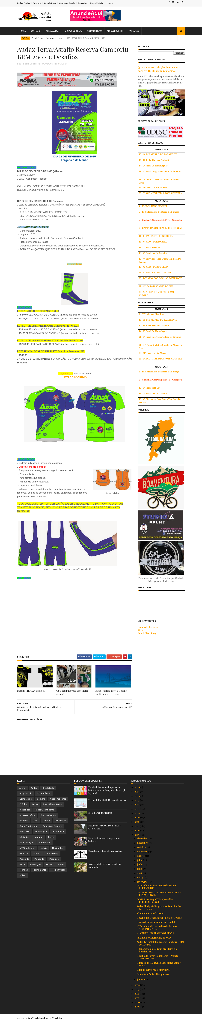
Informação (58, 831)
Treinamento (39, 870)
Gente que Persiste (52, 826)
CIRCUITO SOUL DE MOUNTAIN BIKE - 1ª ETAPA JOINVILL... (159, 894)
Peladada (39, 859)
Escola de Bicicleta (148, 627)
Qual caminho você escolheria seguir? (72, 692)
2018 (137, 821)
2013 (137, 989)
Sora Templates (34, 1018)
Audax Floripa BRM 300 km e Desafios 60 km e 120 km (159, 908)
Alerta (22, 788)
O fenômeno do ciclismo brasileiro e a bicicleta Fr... (157, 950)
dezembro (143, 838)
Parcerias (82, 3)
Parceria (37, 853)
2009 (138, 1006)
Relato (49, 864)
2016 (137, 830)
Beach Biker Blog (147, 633)
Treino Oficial (58, 870)
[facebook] (169, 2)
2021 (137, 808)
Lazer (51, 837)
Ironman (39, 837)
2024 (137, 796)
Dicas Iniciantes (48, 815)
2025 (137, 791)
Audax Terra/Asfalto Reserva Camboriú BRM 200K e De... (160, 943)
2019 (137, 817)
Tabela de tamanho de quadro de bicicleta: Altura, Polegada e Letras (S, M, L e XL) (107, 790)
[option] (101, 38)
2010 (137, 1002)
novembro (143, 842)
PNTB (22, 864)
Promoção (35, 864)
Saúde (61, 864)
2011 (137, 997)
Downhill (23, 820)
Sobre (110, 3)
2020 (137, 813)
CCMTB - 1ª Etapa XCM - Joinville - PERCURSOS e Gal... (155, 901)
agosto (141, 855)
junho (140, 864)
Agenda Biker (50, 3)
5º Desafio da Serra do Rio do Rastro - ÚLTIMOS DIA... (157, 887)
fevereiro (142, 881)
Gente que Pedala (67, 3)
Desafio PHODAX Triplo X (31, 690)
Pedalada (24, 859)
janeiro (141, 979)
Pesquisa (54, 859)
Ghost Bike (24, 831)
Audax (63, 63)
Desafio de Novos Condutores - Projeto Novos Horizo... (157, 957)
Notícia (43, 848)
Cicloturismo (94, 31)
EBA (35, 820)
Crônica (23, 804)
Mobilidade (44, 842)
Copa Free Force (58, 799)
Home (23, 31)
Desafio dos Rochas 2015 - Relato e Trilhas (159, 917)
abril (140, 873)
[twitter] (177, 2)
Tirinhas (23, 870)
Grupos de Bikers (73, 31)
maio (140, 868)
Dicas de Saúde (27, 815)
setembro (142, 851)
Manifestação (26, 842)
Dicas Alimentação (52, 804)
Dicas (35, 804)
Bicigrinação (25, 793)
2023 (137, 800)
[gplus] (183, 2)
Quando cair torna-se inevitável (153, 969)
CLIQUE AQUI (65, 373)
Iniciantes (24, 837)
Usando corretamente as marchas (105, 851)
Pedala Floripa (23, 3)
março (141, 877)
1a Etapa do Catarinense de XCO (154, 937)
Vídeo (22, 875)
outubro (141, 847)
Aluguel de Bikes (97, 3)
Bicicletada (48, 788)
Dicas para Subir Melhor (100, 812)
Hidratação (41, 831)
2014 (137, 984)
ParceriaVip (52, 853)
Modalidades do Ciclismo (150, 913)
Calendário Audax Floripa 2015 (153, 974)
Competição (25, 799)
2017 (137, 826)
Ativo (140, 630)
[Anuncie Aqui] (95, 20)
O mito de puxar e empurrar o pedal (156, 922)
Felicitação (60, 820)
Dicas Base (24, 809)
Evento (25, 38)
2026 (137, 787)
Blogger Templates (53, 1018)
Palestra (23, 853)
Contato (37, 3)
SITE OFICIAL (74, 264)
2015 (137, 834)
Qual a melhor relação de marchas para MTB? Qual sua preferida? (159, 69)
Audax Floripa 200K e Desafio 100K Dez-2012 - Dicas (111, 692)
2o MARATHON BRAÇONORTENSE (155, 933)
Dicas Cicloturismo (45, 809)
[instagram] (173, 2)
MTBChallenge (27, 848)
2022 (137, 804)
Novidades (57, 848)
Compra (41, 799)
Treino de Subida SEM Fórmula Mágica (107, 799)
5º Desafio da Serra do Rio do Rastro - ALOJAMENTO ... (157, 927)
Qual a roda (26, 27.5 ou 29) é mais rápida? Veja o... (159, 964)
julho (140, 860)
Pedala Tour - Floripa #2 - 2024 (46, 38)
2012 (137, 993)
